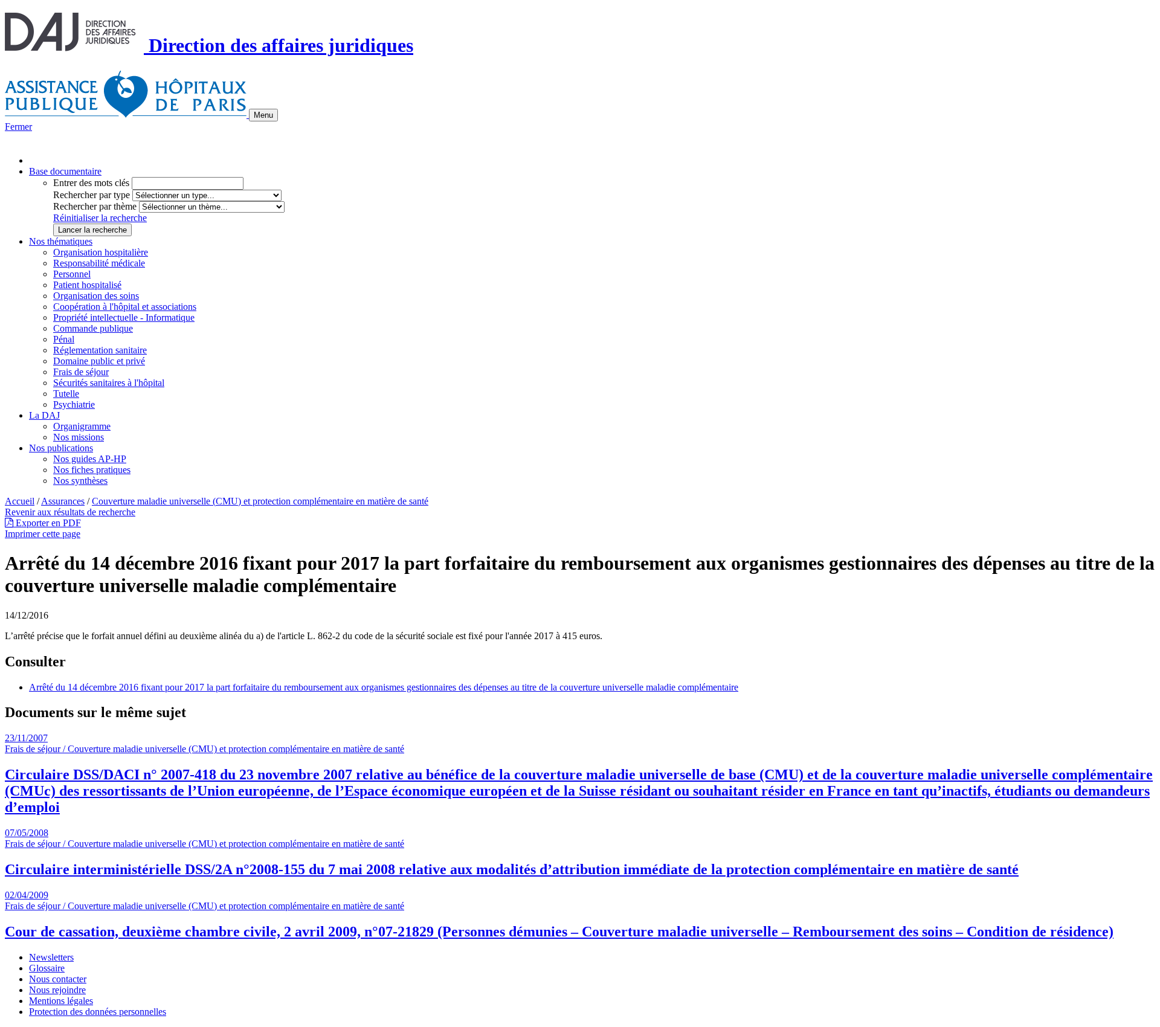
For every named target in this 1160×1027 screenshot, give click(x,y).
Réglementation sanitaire (100, 350)
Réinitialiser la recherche (100, 218)
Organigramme (82, 426)
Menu (263, 115)
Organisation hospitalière (100, 252)
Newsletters (51, 957)
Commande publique (93, 328)
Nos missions (78, 437)
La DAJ (44, 415)
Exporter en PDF (47, 523)
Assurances (63, 501)
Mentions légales (61, 1001)
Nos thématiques (60, 241)
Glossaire (47, 968)
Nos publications (61, 448)
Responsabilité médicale (99, 263)
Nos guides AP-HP (89, 459)
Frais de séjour (81, 372)
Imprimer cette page (42, 534)
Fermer (18, 126)
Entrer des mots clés (91, 183)
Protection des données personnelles (97, 1011)
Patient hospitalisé (87, 285)
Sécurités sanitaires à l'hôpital (108, 383)
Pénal (63, 339)
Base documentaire (65, 171)
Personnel (72, 274)
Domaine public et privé (99, 361)
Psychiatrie (74, 404)
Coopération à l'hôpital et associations (124, 306)
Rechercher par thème (95, 206)
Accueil (19, 501)
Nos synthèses (80, 480)
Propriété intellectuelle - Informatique (124, 317)
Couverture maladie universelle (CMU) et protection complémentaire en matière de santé (260, 501)
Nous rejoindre (57, 990)
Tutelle (66, 393)
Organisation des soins (96, 296)
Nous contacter (57, 979)
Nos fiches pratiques (91, 470)
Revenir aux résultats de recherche (70, 512)
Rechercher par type (91, 195)
